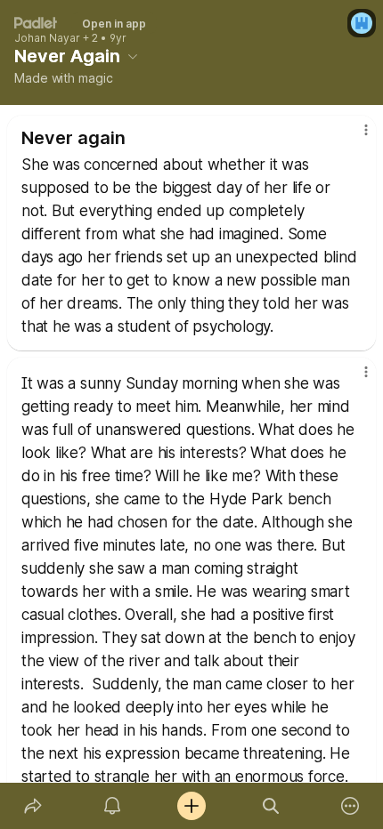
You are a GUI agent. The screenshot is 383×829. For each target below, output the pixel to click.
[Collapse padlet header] (132, 56)
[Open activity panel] (112, 806)
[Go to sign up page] (361, 23)
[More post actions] (354, 137)
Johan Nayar (47, 38)
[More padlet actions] (350, 806)
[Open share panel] (32, 806)
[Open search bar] (271, 805)
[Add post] (191, 806)
